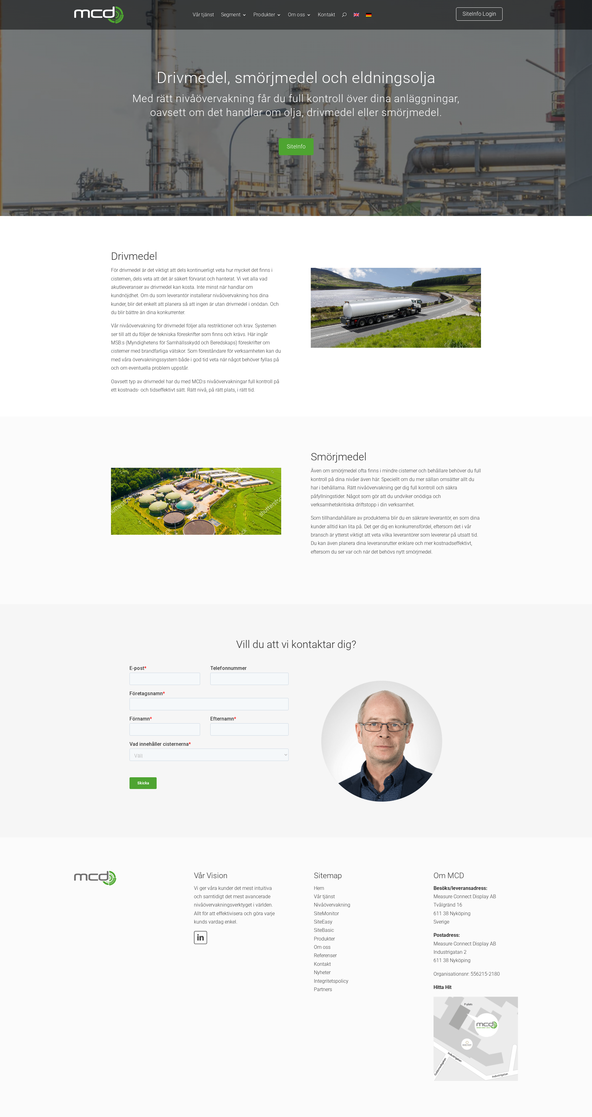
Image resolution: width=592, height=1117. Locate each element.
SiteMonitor (326, 913)
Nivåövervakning (332, 905)
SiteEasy (323, 922)
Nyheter (322, 972)
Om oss (296, 15)
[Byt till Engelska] (356, 16)
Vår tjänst (203, 15)
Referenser (325, 955)
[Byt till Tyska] (369, 16)
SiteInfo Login (479, 13)
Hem (319, 888)
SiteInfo (296, 146)
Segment (230, 15)
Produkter (264, 15)
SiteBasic (324, 930)
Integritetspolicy (331, 981)
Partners (323, 989)
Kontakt (326, 15)
